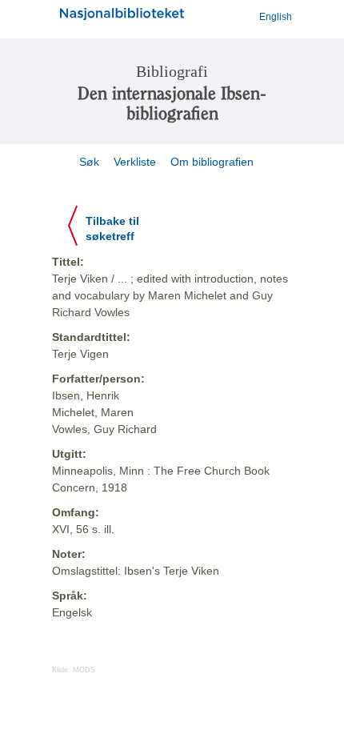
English (275, 16)
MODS (84, 670)
